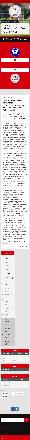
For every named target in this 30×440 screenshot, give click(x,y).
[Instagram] (17, 409)
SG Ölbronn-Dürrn (9, 21)
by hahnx (2, 438)
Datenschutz (4, 428)
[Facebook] (13, 409)
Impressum (3, 426)
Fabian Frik (7, 273)
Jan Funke (7, 288)
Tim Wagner (7, 334)
